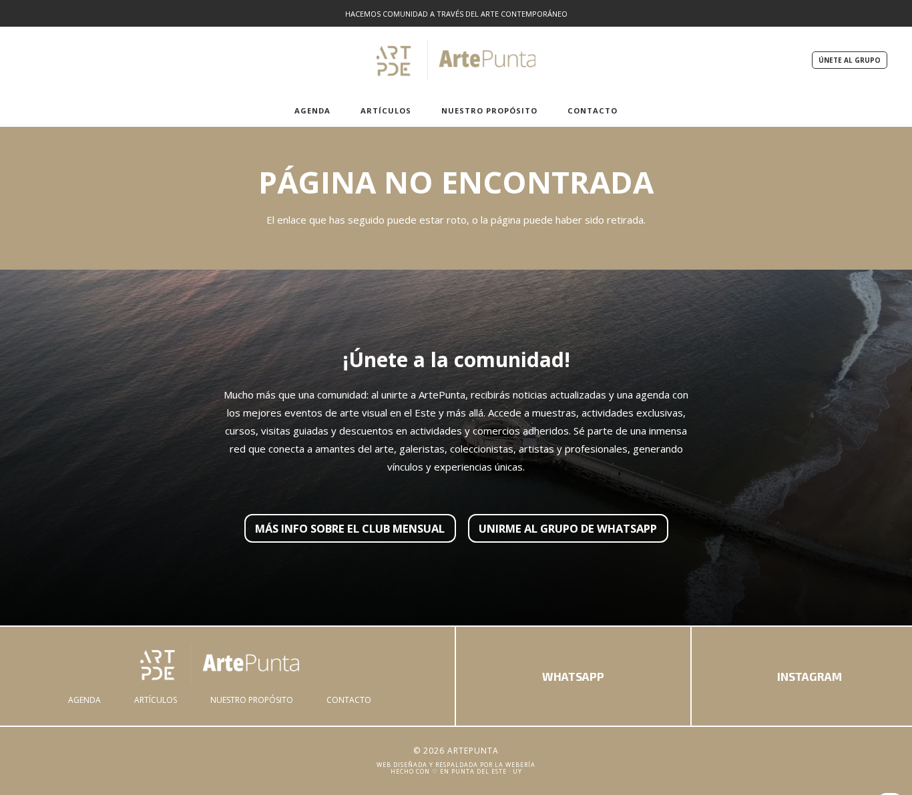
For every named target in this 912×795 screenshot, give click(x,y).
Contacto (348, 700)
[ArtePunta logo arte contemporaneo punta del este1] (220, 664)
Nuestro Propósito (251, 700)
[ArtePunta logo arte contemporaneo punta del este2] (456, 60)
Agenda (84, 700)
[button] (337, 110)
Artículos (155, 700)
